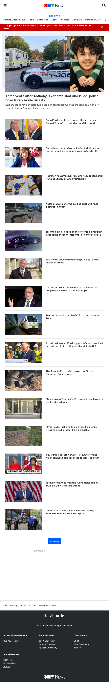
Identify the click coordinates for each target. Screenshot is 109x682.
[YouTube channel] (57, 615)
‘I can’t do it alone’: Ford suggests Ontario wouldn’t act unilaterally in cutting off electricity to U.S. (74, 345)
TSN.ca (77, 647)
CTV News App (10, 605)
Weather (64, 20)
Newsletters (44, 605)
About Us (77, 20)
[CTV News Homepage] (54, 5)
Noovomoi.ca (9, 663)
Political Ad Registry (48, 647)
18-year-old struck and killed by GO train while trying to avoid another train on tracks (71, 428)
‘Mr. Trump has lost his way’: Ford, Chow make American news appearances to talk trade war (72, 456)
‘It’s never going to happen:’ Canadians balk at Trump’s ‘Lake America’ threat (72, 484)
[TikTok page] (51, 615)
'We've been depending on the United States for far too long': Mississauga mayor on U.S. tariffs (73, 149)
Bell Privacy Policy (47, 641)
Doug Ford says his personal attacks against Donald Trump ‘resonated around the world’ (71, 122)
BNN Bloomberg (81, 644)
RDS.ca (6, 666)
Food (31, 20)
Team (54, 605)
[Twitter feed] (46, 615)
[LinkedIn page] (63, 615)
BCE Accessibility (11, 641)
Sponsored (42, 20)
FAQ (34, 605)
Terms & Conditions (47, 644)
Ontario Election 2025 (14, 20)
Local (54, 20)
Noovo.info (8, 660)
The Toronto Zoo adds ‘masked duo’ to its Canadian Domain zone (69, 373)
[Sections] (5, 6)
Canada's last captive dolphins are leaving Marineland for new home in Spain (70, 512)
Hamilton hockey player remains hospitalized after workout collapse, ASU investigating (74, 177)
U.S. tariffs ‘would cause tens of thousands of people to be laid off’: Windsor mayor (71, 289)
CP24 (76, 641)
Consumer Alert (93, 20)
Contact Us (25, 605)
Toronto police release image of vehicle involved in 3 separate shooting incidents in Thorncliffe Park (74, 233)
